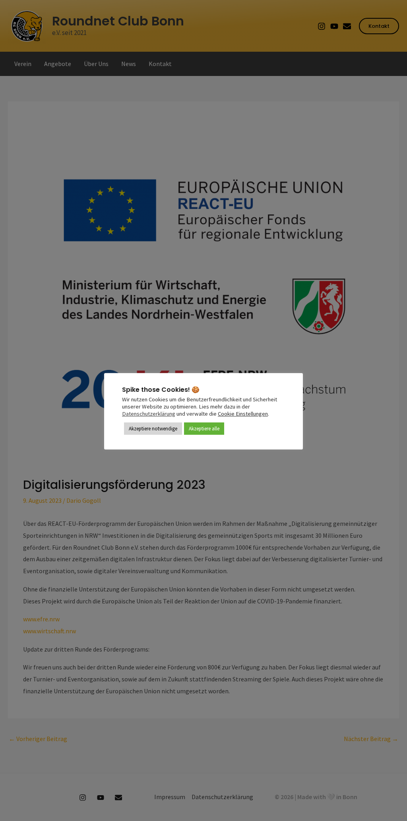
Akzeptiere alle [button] (204, 428)
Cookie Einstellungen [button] (243, 413)
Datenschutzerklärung (148, 413)
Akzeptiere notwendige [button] (153, 428)
